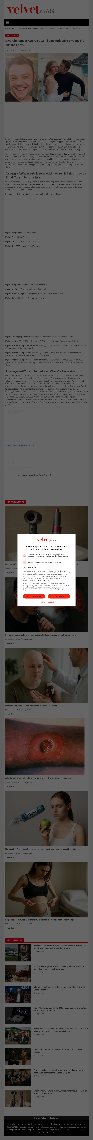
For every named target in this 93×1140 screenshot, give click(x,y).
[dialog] (46, 570)
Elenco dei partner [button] (42, 580)
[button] (46, 567)
